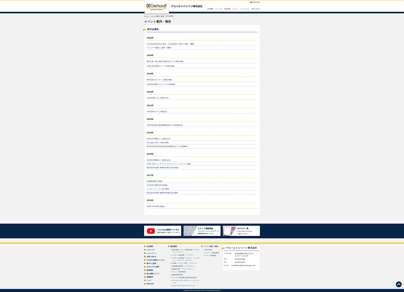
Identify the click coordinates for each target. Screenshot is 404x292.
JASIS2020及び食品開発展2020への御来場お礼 (165, 125)
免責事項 (150, 277)
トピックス (219, 9)
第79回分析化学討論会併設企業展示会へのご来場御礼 (167, 146)
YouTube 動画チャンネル (156, 260)
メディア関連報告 (210, 255)
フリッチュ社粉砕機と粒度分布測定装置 (184, 277)
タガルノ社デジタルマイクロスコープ (183, 285)
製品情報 (227, 9)
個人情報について (153, 273)
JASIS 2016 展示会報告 (156, 206)
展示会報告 (208, 250)
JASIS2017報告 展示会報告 (157, 185)
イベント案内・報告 (157, 16)
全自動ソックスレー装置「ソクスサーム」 (185, 263)
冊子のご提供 (151, 263)
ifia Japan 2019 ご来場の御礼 (158, 142)
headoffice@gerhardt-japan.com (243, 265)
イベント (235, 9)
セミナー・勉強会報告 (212, 253)
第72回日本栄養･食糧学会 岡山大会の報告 (163, 168)
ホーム (146, 16)
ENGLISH (256, 2)
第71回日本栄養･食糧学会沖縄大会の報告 (162, 193)
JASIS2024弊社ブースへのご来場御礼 (161, 84)
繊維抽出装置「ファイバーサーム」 (183, 269)
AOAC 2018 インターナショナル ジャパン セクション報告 (169, 164)
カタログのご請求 (153, 267)
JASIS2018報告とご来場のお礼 (158, 160)
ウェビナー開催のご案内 (156, 48)
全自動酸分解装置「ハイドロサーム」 (183, 266)
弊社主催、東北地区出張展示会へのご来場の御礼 (165, 61)
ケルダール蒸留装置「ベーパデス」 (183, 255)
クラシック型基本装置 (179, 272)
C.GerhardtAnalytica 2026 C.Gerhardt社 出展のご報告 (167, 44)
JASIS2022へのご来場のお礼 (158, 98)
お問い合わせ (255, 9)
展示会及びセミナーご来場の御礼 (159, 80)
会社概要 (210, 9)
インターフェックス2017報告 (158, 189)
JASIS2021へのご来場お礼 (157, 111)
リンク (149, 280)
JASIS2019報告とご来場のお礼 (158, 139)
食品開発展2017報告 (154, 181)
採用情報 (150, 270)
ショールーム (244, 9)
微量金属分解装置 (177, 274)
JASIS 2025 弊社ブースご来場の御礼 (161, 66)
